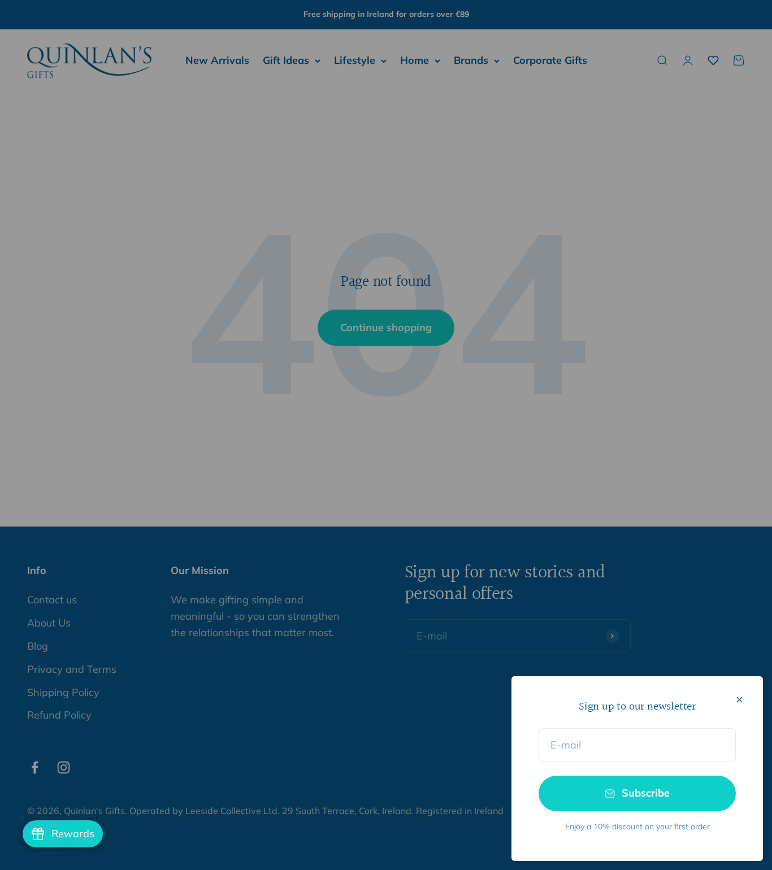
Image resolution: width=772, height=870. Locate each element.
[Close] (739, 699)
